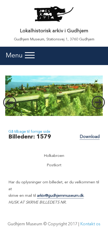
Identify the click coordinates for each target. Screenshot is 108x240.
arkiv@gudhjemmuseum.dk (60, 196)
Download (90, 137)
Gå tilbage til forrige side (29, 132)
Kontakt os (90, 224)
